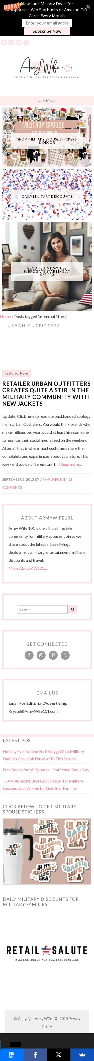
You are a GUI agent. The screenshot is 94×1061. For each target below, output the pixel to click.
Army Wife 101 (52, 480)
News (24, 373)
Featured (12, 373)
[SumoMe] (82, 1054)
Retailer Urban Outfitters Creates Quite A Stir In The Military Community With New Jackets (46, 393)
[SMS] (12, 1054)
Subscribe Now (47, 31)
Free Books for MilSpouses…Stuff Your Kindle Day (46, 769)
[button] (47, 18)
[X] (59, 1054)
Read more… (71, 464)
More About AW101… (28, 568)
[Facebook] (35, 1054)
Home (5, 316)
